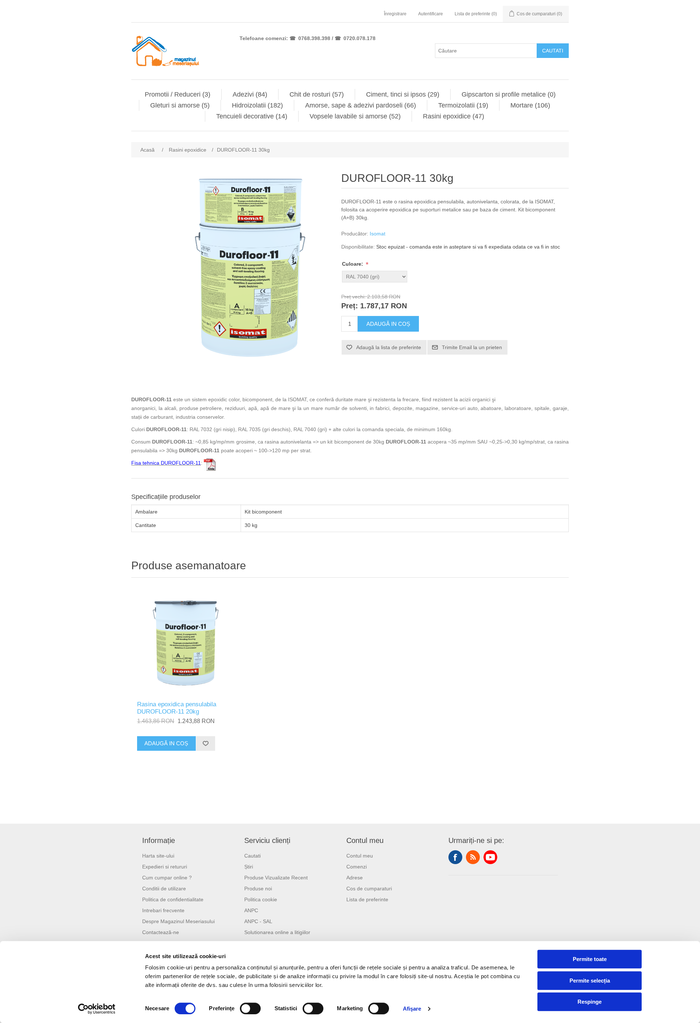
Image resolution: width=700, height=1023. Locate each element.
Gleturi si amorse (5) (180, 105)
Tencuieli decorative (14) (251, 116)
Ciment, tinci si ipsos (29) (402, 94)
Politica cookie (260, 899)
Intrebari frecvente (163, 910)
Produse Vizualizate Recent (276, 878)
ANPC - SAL (258, 921)
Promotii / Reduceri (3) (177, 94)
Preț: (349, 306)
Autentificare (430, 13)
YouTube (490, 857)
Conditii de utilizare (164, 888)
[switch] (250, 1008)
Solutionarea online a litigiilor (277, 932)
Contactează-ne (160, 932)
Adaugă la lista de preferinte (388, 347)
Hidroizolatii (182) (257, 105)
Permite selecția (589, 980)
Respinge (590, 1002)
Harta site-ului (158, 856)
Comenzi (356, 867)
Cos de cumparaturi (369, 888)
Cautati (552, 51)
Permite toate (590, 959)
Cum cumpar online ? (167, 878)
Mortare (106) (530, 105)
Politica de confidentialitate (172, 899)
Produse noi (258, 888)
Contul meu (359, 856)
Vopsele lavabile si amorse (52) (355, 116)
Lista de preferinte (367, 899)
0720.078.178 (359, 38)
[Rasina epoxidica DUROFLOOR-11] (210, 463)
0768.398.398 (314, 38)
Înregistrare (395, 13)
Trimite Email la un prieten (472, 347)
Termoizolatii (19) (463, 105)
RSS (473, 857)
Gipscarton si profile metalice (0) (509, 94)
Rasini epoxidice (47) (453, 116)
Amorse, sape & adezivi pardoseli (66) (360, 105)
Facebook (455, 857)
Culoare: (353, 264)
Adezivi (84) (250, 94)
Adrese (354, 878)
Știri (248, 867)
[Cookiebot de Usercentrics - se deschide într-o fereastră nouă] (97, 1008)
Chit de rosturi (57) (316, 94)
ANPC (251, 910)
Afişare (412, 1009)
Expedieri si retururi (164, 867)
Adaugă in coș (388, 324)
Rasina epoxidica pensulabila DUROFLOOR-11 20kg (176, 708)
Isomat (377, 234)
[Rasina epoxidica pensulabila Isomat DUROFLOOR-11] (185, 641)
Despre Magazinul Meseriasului (178, 921)
